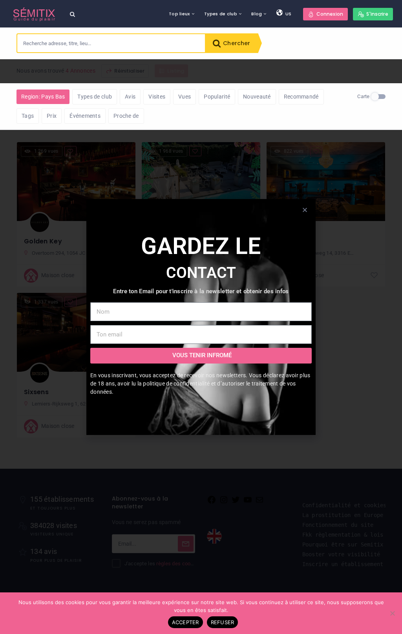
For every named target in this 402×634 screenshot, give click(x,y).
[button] (305, 210)
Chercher (235, 43)
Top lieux (179, 14)
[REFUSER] (392, 613)
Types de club (220, 14)
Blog (256, 14)
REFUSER (222, 622)
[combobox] (111, 43)
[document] (201, 317)
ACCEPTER (185, 622)
